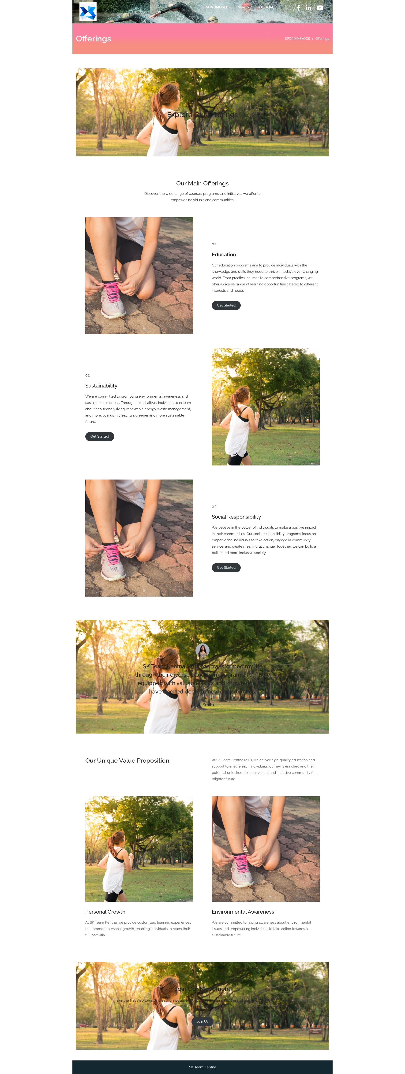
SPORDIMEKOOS (297, 39)
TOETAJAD (266, 7)
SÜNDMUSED (217, 7)
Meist (242, 7)
